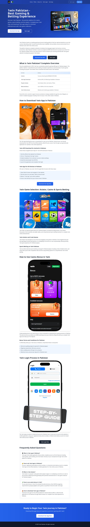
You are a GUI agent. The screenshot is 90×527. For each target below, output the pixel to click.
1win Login (45, 2)
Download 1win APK (40, 57)
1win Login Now (45, 442)
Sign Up (79, 2)
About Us (39, 2)
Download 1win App (15, 31)
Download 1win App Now (45, 183)
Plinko (35, 2)
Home (31, 2)
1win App (51, 2)
